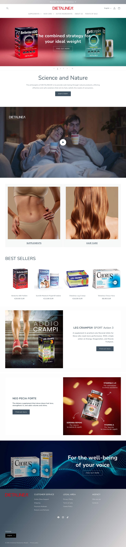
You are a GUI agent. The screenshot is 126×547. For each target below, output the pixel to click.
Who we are (96, 499)
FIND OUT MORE (28, 49)
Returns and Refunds (41, 510)
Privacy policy (34, 543)
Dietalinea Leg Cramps (77, 296)
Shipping (37, 503)
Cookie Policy (67, 506)
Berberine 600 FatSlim (19, 296)
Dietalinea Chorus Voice (106, 296)
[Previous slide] (54, 68)
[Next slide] (67, 68)
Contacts (95, 503)
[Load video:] (63, 142)
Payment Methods (40, 506)
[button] (7, 8)
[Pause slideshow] (72, 68)
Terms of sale (68, 503)
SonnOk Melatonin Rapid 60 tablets (48, 296)
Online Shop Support (41, 499)
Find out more (105, 349)
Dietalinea (13, 543)
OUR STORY (63, 94)
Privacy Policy (68, 499)
